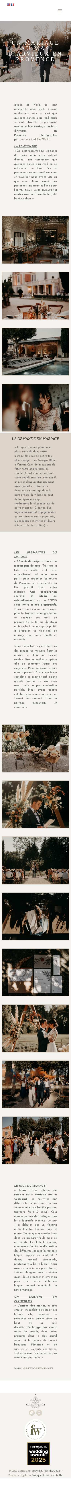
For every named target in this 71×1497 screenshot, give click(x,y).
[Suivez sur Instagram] (32, 1413)
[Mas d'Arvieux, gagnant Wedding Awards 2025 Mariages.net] (37, 1464)
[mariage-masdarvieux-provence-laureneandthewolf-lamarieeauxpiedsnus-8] (35, 995)
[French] (12, 4)
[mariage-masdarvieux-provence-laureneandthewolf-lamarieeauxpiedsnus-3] (35, 772)
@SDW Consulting (19, 1470)
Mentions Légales (18, 1475)
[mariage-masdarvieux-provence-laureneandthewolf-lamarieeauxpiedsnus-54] (35, 884)
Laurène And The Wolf (34, 139)
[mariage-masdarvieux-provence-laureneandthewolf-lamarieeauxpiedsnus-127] (35, 940)
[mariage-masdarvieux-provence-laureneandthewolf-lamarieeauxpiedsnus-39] (35, 1164)
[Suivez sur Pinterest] (39, 1413)
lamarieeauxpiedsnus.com (38, 1367)
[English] (8, 4)
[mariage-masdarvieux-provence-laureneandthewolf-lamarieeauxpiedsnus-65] (35, 1052)
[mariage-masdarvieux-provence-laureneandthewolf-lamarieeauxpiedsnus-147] (35, 263)
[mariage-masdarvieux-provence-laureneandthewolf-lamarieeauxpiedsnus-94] (35, 1107)
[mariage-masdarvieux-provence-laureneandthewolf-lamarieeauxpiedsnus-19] (35, 431)
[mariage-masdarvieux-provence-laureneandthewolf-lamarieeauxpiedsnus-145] (35, 375)
